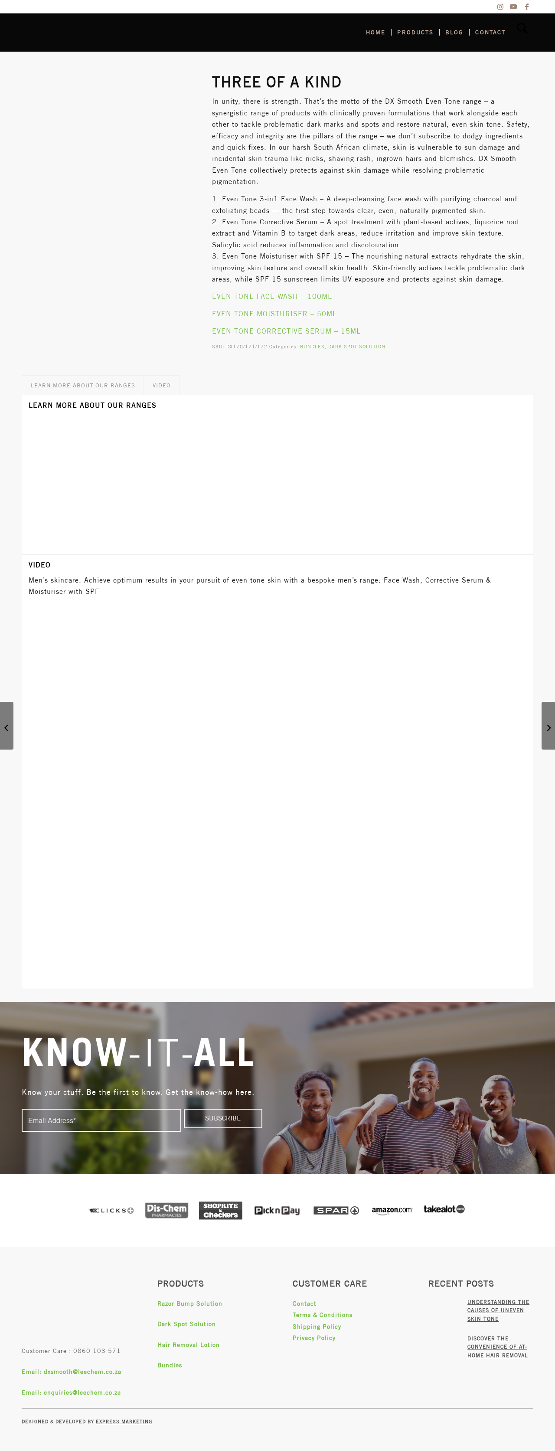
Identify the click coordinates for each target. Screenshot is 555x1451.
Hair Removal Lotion (188, 1344)
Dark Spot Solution (186, 1323)
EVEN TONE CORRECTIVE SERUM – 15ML (286, 331)
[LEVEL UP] (548, 726)
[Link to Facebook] (526, 6)
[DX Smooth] (87, 32)
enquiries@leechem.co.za (82, 1392)
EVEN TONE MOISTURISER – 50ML (274, 314)
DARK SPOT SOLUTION (356, 346)
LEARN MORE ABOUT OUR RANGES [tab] (83, 385)
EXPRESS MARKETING (124, 1421)
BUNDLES (312, 346)
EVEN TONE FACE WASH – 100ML (272, 296)
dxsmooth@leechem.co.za (82, 1371)
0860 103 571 (97, 1350)
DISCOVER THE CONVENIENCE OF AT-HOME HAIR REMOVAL (497, 1347)
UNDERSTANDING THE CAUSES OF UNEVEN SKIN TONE (498, 1311)
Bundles (169, 1365)
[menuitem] (375, 32)
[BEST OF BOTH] (6, 726)
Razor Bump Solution (189, 1303)
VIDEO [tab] (162, 385)
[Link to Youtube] (513, 6)
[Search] (522, 32)
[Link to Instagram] (500, 6)
